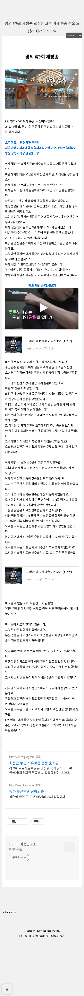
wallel (57, 930)
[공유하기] (19, 822)
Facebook (43, 935)
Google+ (61, 935)
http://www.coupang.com (21, 757)
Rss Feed (23, 935)
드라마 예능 (15, 849)
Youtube (52, 935)
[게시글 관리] (24, 822)
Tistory (38, 930)
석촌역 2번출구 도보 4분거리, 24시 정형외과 (37, 797)
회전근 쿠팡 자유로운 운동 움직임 (34, 763)
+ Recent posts (11, 912)
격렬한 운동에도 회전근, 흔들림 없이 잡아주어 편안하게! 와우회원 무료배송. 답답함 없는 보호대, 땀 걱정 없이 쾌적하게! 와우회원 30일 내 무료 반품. (41, 771)
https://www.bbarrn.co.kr (21, 785)
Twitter (34, 935)
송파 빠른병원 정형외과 (26, 792)
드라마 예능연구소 (22, 844)
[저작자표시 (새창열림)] (47, 821)
